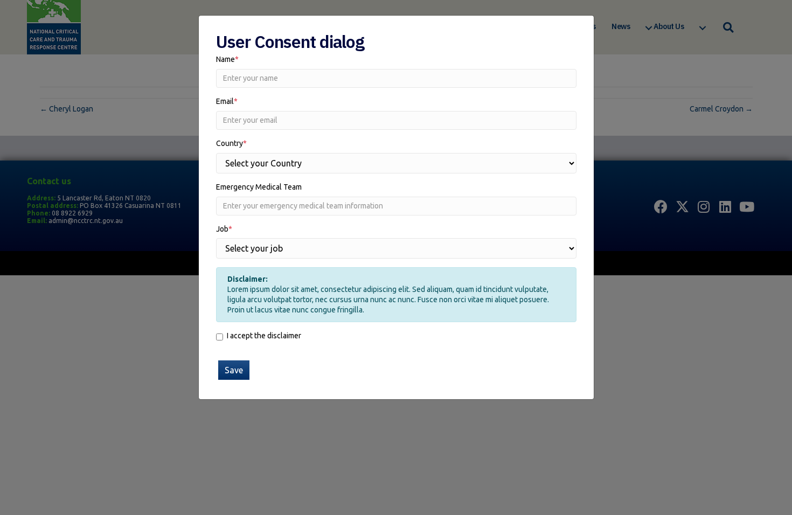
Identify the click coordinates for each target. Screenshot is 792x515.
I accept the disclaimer (264, 335)
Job (224, 229)
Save (234, 370)
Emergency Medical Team (259, 187)
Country (231, 143)
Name (227, 59)
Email (227, 101)
